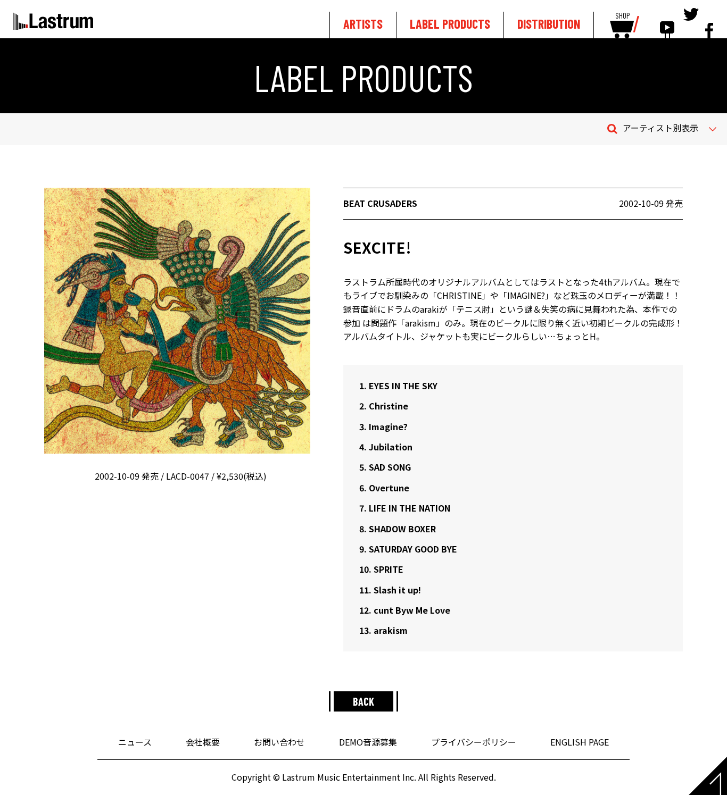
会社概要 (203, 741)
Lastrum (53, 21)
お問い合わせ (279, 741)
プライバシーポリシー (473, 741)
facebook (709, 22)
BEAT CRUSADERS (380, 203)
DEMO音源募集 (368, 741)
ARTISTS (363, 23)
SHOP (622, 16)
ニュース (135, 741)
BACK (363, 701)
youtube (667, 22)
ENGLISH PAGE (579, 741)
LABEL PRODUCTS (450, 23)
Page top (708, 776)
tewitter (691, 22)
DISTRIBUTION (548, 23)
